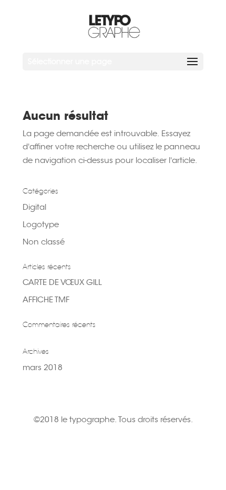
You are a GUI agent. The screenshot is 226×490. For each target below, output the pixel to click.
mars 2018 (43, 367)
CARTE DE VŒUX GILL (62, 282)
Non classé (44, 242)
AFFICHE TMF (46, 299)
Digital (34, 207)
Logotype (41, 224)
